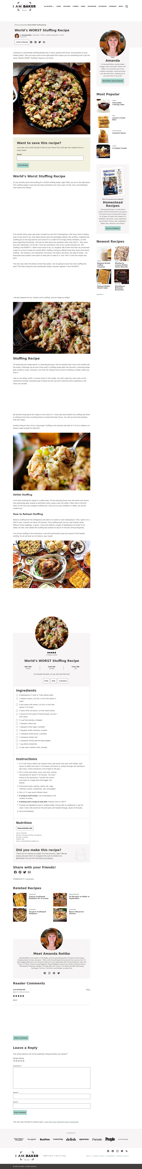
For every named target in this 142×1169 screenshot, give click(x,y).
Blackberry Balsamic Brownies (120, 288)
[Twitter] (122, 1151)
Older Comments (20, 1038)
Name (16, 1092)
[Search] (126, 6)
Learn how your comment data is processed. (61, 1122)
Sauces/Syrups (116, 130)
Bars (113, 115)
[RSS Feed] (126, 1151)
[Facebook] (112, 1151)
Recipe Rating (18, 1058)
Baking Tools (98, 1156)
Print (46, 681)
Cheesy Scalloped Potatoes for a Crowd (38, 897)
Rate (53, 681)
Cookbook (112, 6)
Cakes (58, 6)
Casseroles (23, 25)
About (121, 6)
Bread (117, 260)
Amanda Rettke (26, 35)
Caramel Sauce (119, 133)
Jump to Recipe (22, 42)
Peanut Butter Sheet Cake (103, 287)
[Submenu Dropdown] (53, 6)
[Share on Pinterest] (35, 42)
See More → (100, 294)
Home (16, 25)
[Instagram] (117, 1151)
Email (20, 154)
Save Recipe (23, 165)
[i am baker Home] (24, 6)
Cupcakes (66, 6)
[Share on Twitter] (40, 42)
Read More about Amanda (113, 81)
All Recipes (48, 6)
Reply (88, 990)
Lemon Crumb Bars (118, 119)
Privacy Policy (123, 1156)
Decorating (92, 6)
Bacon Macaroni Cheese (76, 913)
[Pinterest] (108, 1151)
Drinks (99, 260)
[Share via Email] (44, 42)
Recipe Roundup (74, 894)
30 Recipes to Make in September (79, 897)
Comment (63, 681)
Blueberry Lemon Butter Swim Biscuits (121, 265)
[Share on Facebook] (31, 42)
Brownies (118, 283)
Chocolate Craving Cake (118, 104)
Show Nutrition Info (24, 828)
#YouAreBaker (47, 858)
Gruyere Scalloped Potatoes (37, 913)
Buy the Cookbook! (112, 228)
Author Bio (103, 6)
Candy (83, 6)
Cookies (75, 6)
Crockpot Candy (119, 148)
